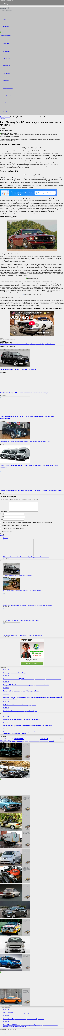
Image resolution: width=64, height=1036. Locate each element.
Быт (4, 102)
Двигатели (6, 58)
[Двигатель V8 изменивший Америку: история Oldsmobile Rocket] (15, 883)
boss (1, 339)
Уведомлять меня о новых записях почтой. (13, 528)
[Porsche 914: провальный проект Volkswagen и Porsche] (15, 988)
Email (2, 516)
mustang (7, 339)
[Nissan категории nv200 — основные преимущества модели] (15, 865)
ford (4, 339)
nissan (3, 738)
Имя (1, 514)
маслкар (12, 339)
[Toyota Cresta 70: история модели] (15, 900)
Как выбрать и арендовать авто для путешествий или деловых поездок (22, 590)
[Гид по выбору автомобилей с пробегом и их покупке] (15, 366)
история (44, 738)
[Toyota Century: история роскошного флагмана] (15, 760)
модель (54, 738)
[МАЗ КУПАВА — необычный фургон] (15, 847)
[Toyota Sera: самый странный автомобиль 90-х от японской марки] (15, 830)
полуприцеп (16, 741)
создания (25, 741)
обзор (61, 738)
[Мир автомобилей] (6, 10)
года (30, 738)
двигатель (37, 738)
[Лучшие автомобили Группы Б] (15, 935)
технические (33, 741)
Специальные (8, 88)
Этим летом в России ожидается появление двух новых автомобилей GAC (25, 442)
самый (20, 741)
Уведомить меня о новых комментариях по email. (15, 525)
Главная (2, 117)
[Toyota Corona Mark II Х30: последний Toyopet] (15, 812)
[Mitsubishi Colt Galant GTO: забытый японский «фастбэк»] (15, 1005)
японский (51, 741)
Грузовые (6, 51)
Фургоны (6, 80)
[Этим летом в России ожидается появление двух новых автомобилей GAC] (15, 438)
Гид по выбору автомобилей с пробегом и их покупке (18, 369)
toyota (7, 739)
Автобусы (6, 73)
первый (12, 741)
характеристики (42, 741)
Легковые (6, 65)
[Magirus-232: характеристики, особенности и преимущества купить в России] (15, 795)
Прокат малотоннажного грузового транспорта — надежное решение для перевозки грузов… (32, 490)
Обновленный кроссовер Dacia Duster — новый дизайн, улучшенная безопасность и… (26, 557)
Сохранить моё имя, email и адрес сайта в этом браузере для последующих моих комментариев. (27, 522)
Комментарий (4, 511)
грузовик (33, 738)
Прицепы (8, 95)
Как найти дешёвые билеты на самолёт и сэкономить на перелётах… (21, 620)
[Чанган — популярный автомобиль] (15, 970)
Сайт (1, 519)
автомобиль (19, 739)
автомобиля (26, 738)
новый (57, 738)
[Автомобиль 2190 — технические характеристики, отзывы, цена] (15, 953)
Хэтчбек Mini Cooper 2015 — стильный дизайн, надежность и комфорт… (25, 393)
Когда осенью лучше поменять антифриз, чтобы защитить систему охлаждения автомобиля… (28, 605)
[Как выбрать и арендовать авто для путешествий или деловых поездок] (11, 589)
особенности (5, 741)
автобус (11, 739)
